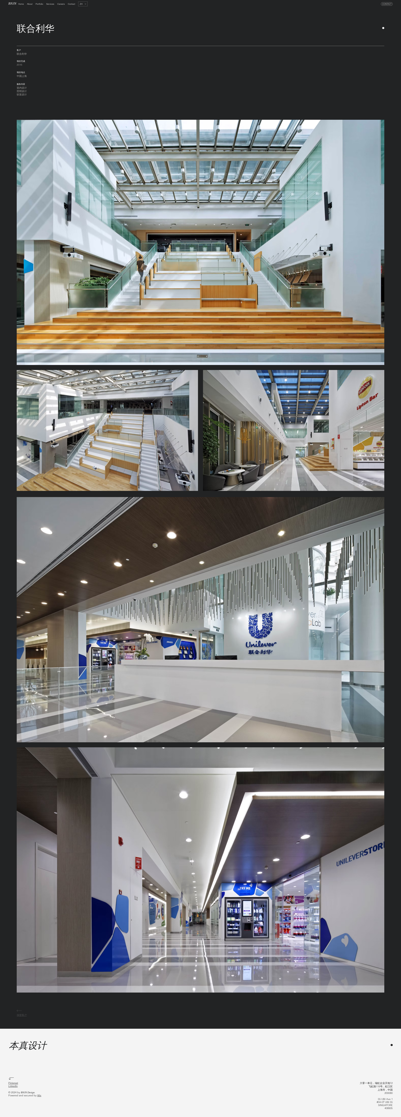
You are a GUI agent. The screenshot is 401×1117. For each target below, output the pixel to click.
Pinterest (13, 1083)
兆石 (381, 1015)
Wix (39, 1095)
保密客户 (22, 1015)
